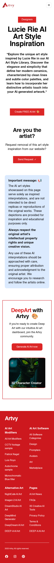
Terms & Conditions (35, 524)
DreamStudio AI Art (13, 508)
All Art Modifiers (13, 439)
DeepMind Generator (10, 518)
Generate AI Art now (27, 347)
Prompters (34, 450)
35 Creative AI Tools (36, 508)
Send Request (27, 159)
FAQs (32, 500)
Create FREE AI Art (27, 112)
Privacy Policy (37, 516)
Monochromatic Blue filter (13, 478)
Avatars (33, 456)
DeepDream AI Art (14, 525)
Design (33, 444)
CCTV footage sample (12, 447)
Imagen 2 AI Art (13, 500)
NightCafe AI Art (13, 494)
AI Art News (35, 494)
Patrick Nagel (12, 454)
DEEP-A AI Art (12, 531)
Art (30, 462)
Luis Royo (10, 460)
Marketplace (35, 468)
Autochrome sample (11, 468)
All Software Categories (35, 437)
